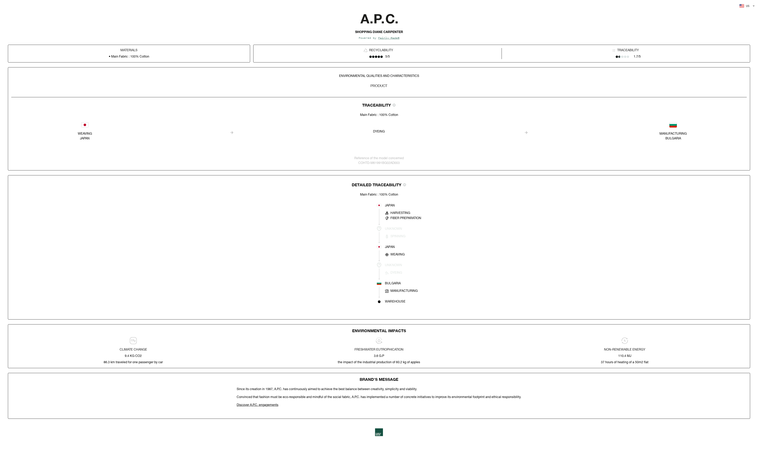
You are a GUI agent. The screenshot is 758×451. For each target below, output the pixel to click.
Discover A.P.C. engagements (257, 405)
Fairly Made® (389, 38)
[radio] (370, 57)
